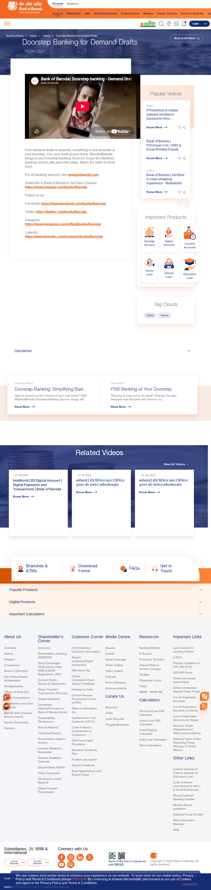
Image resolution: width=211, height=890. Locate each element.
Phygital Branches (117, 724)
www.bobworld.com (83, 174)
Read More (22, 406)
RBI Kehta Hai (81, 670)
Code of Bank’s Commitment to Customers (82, 731)
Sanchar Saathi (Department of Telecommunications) (187, 729)
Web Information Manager (184, 822)
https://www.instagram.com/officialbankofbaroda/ (63, 224)
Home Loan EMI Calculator (150, 722)
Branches (112, 707)
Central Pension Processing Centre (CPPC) (84, 699)
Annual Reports (48, 727)
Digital (33, 35)
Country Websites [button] (37, 862)
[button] (161, 23)
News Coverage (116, 659)
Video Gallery (114, 671)
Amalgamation (13, 686)
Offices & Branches (16, 692)
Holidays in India (82, 689)
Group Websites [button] (14, 862)
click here (79, 879)
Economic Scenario (151, 659)
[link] (148, 23)
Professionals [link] (130, 13)
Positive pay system (84, 759)
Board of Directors (16, 671)
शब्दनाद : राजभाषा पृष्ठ (150, 692)
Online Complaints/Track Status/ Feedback (83, 680)
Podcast (111, 676)
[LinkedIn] (80, 857)
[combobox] (204, 696)
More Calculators (150, 745)
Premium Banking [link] (105, 13)
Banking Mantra (15, 35)
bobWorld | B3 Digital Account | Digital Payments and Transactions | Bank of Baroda (37, 485)
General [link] (58, 13)
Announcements (116, 688)
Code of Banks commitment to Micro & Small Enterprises (186, 786)
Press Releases (116, 682)
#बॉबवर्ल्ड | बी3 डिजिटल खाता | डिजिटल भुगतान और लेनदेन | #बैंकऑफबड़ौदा (100, 483)
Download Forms (150, 680)
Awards (110, 647)
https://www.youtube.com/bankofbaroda (56, 187)
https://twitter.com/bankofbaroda (62, 212)
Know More (154, 127)
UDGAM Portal (182, 672)
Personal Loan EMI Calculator (151, 712)
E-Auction (145, 653)
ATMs (109, 713)
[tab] (105, 590)
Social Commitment (16, 697)
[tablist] (105, 602)
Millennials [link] (74, 13)
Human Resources (16, 722)
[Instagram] (70, 857)
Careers (9, 728)
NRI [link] (87, 13)
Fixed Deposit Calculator (148, 731)
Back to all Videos (185, 38)
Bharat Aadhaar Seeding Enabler (184, 797)
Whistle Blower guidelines (182, 806)
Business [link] (72, 3)
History (8, 653)
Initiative (9, 659)
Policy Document (49, 773)
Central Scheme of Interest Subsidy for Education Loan (185, 772)
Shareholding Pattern (52, 767)
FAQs (143, 686)
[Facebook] (61, 857)
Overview (10, 647)
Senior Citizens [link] (167, 13)
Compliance (12, 665)
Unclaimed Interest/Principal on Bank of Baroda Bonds (52, 708)
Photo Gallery (114, 665)
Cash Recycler (115, 719)
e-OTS (177, 657)
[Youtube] (61, 864)
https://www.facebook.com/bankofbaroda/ (73, 203)
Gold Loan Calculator (153, 739)
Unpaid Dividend (48, 699)
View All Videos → (176, 464)
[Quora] (70, 864)
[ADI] (6, 706)
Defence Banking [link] (192, 13)
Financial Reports (49, 733)
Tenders (144, 674)
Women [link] (148, 13)
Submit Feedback (83, 765)
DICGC (119, 864)
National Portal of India (188, 814)
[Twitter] (89, 857)
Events (110, 653)
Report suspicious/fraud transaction (82, 661)
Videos (46, 35)
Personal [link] (58, 3)
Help (176, 829)
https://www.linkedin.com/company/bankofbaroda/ (64, 236)
